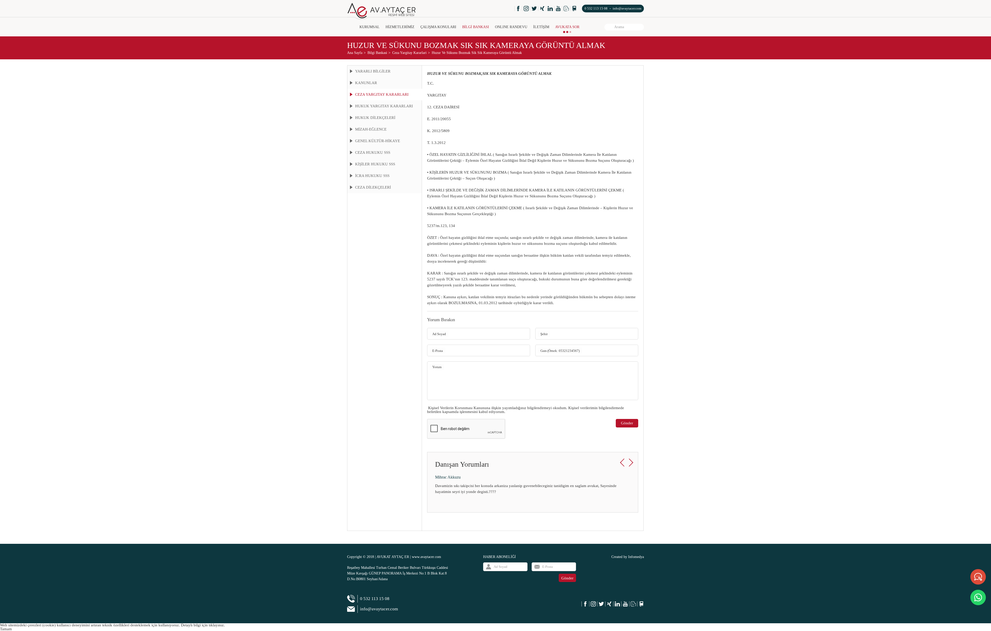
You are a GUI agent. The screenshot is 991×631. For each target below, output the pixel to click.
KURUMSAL (369, 27)
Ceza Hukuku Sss (372, 152)
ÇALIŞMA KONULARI (438, 27)
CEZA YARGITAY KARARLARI (382, 94)
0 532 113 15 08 (596, 8)
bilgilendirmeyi (539, 408)
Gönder (627, 423)
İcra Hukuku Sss (372, 176)
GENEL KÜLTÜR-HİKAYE (377, 141)
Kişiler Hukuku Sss (375, 164)
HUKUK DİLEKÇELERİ (375, 118)
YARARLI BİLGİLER (372, 71)
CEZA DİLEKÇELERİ (373, 187)
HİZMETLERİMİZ (400, 27)
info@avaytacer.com (627, 8)
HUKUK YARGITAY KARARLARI (384, 106)
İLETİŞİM (541, 27)
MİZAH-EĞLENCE (371, 129)
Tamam (6, 629)
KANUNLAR (366, 83)
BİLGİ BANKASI (475, 27)
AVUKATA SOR (567, 27)
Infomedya (636, 557)
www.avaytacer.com (426, 557)
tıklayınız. (217, 625)
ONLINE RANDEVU (511, 27)
